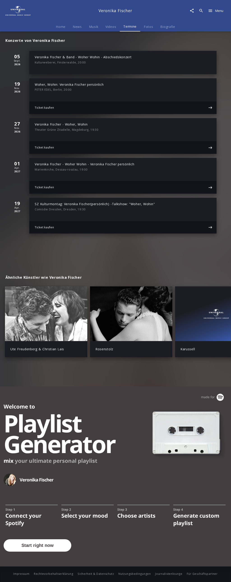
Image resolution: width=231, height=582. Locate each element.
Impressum (21, 574)
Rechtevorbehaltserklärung (53, 574)
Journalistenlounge (168, 574)
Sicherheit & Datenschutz (96, 574)
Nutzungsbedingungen (134, 574)
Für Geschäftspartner (202, 574)
